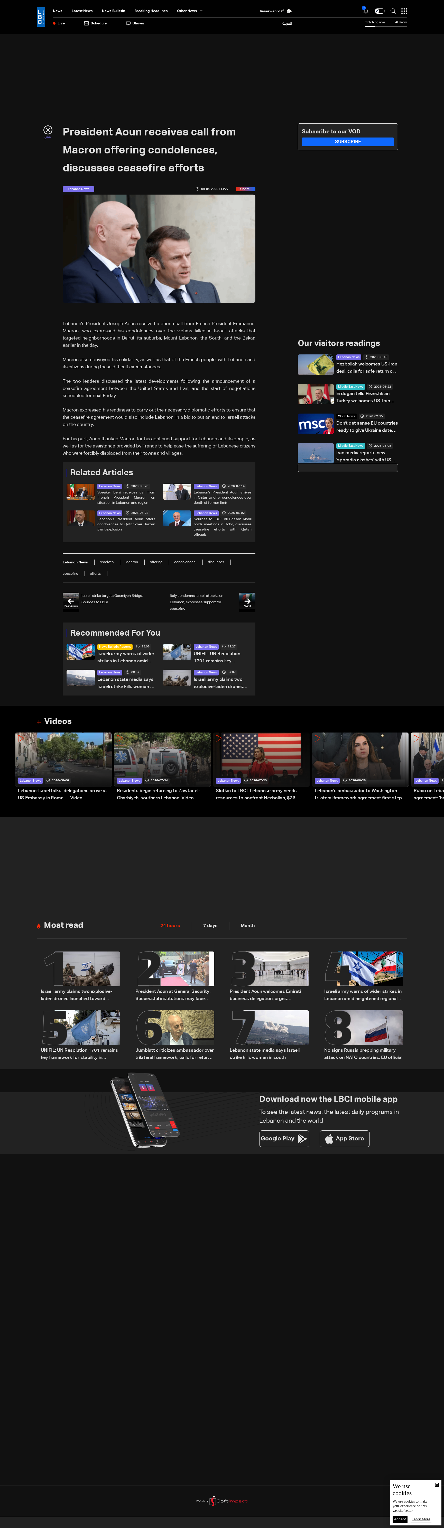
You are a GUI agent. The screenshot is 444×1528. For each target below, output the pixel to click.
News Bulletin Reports (115, 646)
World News (346, 416)
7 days (210, 925)
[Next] (437, 767)
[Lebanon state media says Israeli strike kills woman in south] (269, 1035)
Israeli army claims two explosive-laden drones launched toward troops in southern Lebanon (222, 683)
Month (248, 925)
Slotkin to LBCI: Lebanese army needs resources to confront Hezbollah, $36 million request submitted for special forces (262, 795)
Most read (63, 925)
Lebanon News (110, 486)
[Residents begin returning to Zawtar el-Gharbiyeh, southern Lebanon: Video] (162, 767)
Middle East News (350, 386)
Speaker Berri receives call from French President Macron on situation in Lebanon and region (126, 498)
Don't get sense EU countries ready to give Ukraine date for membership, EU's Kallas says (367, 427)
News (57, 11)
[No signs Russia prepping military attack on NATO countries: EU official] (363, 1035)
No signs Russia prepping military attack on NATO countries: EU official (363, 1054)
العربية (287, 23)
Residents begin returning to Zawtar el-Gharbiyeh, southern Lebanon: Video (158, 794)
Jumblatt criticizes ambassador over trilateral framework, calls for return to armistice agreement (174, 1054)
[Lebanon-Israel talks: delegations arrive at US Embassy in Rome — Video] (63, 767)
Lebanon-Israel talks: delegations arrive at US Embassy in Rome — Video (62, 794)
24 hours (170, 925)
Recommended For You (115, 633)
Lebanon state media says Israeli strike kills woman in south (125, 683)
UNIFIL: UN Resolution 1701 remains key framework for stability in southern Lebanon (220, 658)
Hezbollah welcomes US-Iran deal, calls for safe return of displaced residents (366, 368)
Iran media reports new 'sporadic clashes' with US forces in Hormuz (363, 457)
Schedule (99, 23)
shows (138, 23)
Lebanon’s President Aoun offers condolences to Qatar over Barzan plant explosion (126, 524)
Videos (58, 722)
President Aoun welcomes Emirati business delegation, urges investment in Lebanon (265, 995)
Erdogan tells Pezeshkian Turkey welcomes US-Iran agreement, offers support (364, 398)
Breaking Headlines (151, 11)
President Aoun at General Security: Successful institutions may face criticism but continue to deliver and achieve (173, 995)
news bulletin (113, 11)
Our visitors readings (339, 344)
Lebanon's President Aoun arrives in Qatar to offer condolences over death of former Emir (223, 498)
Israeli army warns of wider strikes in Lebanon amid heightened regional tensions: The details (125, 658)
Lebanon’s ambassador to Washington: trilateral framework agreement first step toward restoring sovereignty (358, 795)
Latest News (82, 11)
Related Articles (101, 473)
